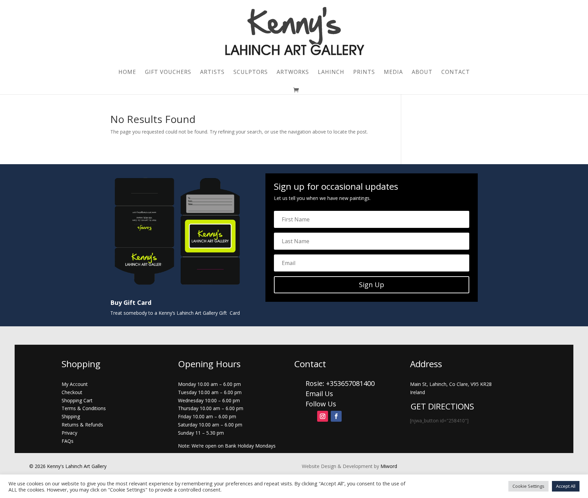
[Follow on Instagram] (322, 416)
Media (393, 72)
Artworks (293, 72)
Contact (455, 72)
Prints (364, 72)
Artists (212, 72)
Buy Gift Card (130, 302)
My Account (75, 384)
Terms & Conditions (84, 408)
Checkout (72, 392)
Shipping (71, 416)
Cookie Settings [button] (528, 486)
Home (127, 72)
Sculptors (250, 72)
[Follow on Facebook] (336, 416)
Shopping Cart (77, 400)
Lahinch (331, 72)
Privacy (69, 433)
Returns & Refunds (82, 424)
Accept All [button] (565, 486)
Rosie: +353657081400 (341, 383)
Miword (388, 466)
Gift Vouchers (168, 72)
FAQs (68, 441)
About (422, 72)
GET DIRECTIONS (442, 406)
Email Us (319, 393)
